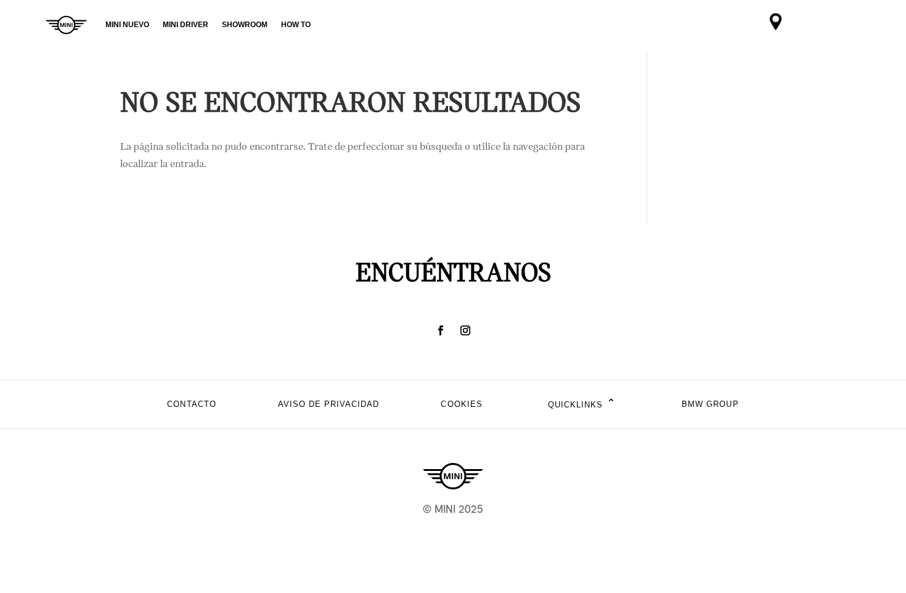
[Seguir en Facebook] (441, 330)
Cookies (461, 404)
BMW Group (710, 404)
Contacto (191, 404)
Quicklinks (582, 404)
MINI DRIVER (185, 24)
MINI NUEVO (127, 24)
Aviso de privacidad (329, 404)
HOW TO (296, 24)
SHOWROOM (244, 24)
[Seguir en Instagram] (465, 330)
